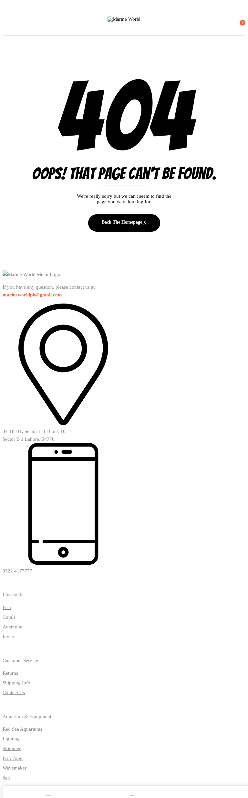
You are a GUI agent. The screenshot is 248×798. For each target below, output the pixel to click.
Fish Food (13, 758)
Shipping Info (16, 682)
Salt (6, 777)
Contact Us (14, 692)
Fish (7, 607)
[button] (239, 25)
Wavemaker (14, 767)
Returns (10, 673)
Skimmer (12, 748)
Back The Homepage (122, 222)
